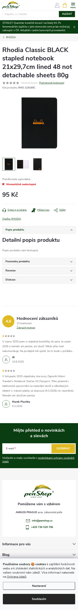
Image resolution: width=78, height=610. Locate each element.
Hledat (67, 14)
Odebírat (63, 448)
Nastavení (39, 586)
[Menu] (73, 5)
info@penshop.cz (42, 520)
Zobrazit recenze (26, 327)
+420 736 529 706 (42, 527)
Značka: (11, 219)
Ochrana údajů (16, 577)
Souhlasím (39, 599)
